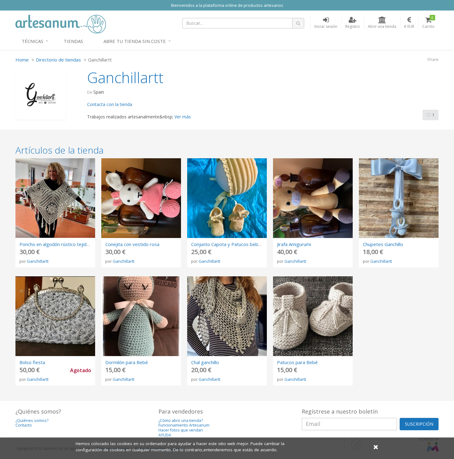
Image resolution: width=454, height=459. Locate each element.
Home (22, 60)
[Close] (375, 447)
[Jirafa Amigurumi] (313, 198)
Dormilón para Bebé (126, 362)
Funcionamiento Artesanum (183, 425)
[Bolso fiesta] (55, 316)
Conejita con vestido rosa (132, 244)
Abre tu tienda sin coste (134, 41)
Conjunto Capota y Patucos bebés (227, 244)
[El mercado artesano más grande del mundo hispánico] (60, 23)
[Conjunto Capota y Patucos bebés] (227, 198)
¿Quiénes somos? (31, 420)
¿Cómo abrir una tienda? (180, 420)
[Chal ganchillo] (227, 316)
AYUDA (164, 435)
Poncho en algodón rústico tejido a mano (62, 244)
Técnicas (32, 41)
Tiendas (73, 41)
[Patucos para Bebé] (313, 316)
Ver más (182, 117)
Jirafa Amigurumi (294, 244)
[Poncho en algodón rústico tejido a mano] (55, 198)
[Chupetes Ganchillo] (399, 198)
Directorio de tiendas (58, 60)
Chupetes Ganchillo (383, 244)
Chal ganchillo (205, 362)
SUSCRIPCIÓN (419, 424)
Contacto (23, 425)
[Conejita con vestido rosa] (141, 198)
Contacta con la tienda (109, 104)
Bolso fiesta (32, 362)
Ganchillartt (37, 261)
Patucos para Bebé (297, 362)
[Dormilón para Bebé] (141, 316)
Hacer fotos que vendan (180, 430)
